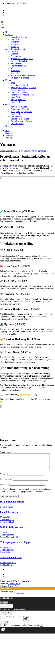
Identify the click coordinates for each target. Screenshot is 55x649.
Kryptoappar (16, 63)
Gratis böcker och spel (20, 119)
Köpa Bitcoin (16, 97)
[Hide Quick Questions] (2, 613)
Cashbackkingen (7, 519)
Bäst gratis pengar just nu (21, 111)
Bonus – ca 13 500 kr (20, 109)
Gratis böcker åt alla (19, 116)
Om (7, 126)
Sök (1, 22)
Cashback (15, 39)
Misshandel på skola (11, 557)
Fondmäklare (16, 56)
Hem (7, 32)
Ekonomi (9, 34)
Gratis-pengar (23, 581)
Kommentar (6, 452)
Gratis (7, 104)
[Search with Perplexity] (7, 622)
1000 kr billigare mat (11, 527)
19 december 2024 (8, 562)
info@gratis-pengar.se (36, 151)
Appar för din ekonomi (15, 49)
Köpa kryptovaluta (18, 99)
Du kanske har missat (12, 501)
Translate (20, 593)
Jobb (16, 537)
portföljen (11, 166)
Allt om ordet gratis (19, 107)
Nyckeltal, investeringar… (22, 58)
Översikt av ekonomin (20, 78)
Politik (8, 552)
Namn (3, 474)
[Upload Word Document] (4, 622)
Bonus (2, 507)
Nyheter (9, 507)
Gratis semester (17, 123)
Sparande (15, 73)
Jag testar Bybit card (19, 85)
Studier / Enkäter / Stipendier (23, 75)
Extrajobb (15, 42)
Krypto (8, 80)
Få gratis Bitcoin (18, 102)
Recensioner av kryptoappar (22, 95)
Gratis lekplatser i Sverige (21, 121)
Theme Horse (14, 583)
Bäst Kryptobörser (18, 90)
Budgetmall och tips (19, 37)
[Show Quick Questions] (8, 613)
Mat (12, 68)
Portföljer (15, 46)
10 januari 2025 (6, 547)
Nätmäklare (15, 70)
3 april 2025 (5, 532)
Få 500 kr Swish (9, 512)
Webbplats (4, 484)
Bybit (13, 82)
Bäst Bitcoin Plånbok (20, 92)
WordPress (14, 586)
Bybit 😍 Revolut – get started (23, 87)
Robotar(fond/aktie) (19, 66)
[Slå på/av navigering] (1, 20)
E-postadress (6, 479)
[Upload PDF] (1, 622)
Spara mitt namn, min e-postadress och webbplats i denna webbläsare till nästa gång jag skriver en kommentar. (25, 490)
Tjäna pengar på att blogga (15, 542)
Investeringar (16, 44)
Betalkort (14, 51)
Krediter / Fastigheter (19, 61)
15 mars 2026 (5, 517)
